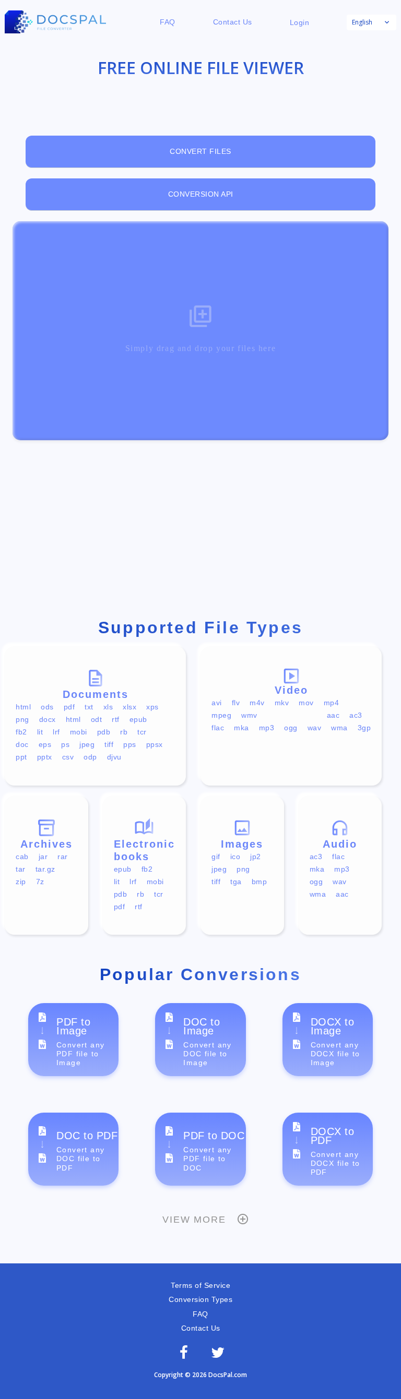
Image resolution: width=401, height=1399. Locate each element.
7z (40, 881)
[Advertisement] (200, 532)
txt (89, 707)
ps (65, 744)
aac (333, 715)
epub (138, 719)
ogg (291, 727)
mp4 (331, 702)
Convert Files (200, 151)
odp (90, 757)
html (23, 707)
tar (21, 869)
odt (96, 719)
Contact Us (232, 22)
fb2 (21, 732)
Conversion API (200, 194)
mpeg (221, 715)
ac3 (355, 715)
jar (43, 856)
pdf (69, 707)
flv (236, 702)
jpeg (87, 744)
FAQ (167, 22)
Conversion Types (200, 1299)
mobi (78, 732)
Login (300, 22)
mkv (282, 702)
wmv (249, 715)
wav (315, 727)
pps (129, 744)
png (22, 719)
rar (62, 856)
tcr (142, 732)
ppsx (154, 744)
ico (235, 856)
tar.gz (45, 869)
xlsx (129, 707)
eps (45, 744)
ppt (21, 757)
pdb (104, 732)
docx (47, 719)
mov (306, 702)
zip (21, 881)
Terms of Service (200, 1285)
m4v (257, 702)
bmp (259, 881)
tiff (108, 744)
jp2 (255, 856)
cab (22, 856)
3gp (364, 727)
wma (339, 727)
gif (215, 856)
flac (217, 727)
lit (40, 732)
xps (152, 707)
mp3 (267, 727)
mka (241, 727)
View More (194, 1219)
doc (22, 744)
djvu (114, 757)
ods (47, 707)
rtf (116, 719)
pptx (44, 757)
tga (236, 881)
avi (216, 702)
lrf (56, 732)
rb (123, 732)
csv (68, 757)
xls (108, 707)
